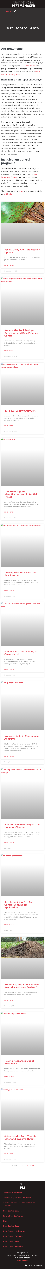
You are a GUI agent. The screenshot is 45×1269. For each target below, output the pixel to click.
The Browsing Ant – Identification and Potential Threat (20, 494)
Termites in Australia (12, 1193)
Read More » (9, 265)
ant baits (8, 194)
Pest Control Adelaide (13, 1246)
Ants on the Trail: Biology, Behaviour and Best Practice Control (21, 333)
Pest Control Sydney (12, 1226)
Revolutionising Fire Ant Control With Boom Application (18, 905)
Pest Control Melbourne (14, 1231)
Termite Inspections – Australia (17, 1198)
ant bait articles (29, 66)
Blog (5, 1221)
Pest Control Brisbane (13, 1236)
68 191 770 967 (24, 1258)
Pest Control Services (12, 1211)
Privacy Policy (22, 1260)
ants (21, 191)
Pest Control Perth (11, 1241)
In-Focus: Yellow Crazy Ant (19, 410)
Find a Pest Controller (13, 1216)
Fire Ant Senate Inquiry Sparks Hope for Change (22, 826)
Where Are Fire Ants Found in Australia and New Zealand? (21, 986)
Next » (32, 1166)
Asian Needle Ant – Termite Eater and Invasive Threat (20, 1137)
